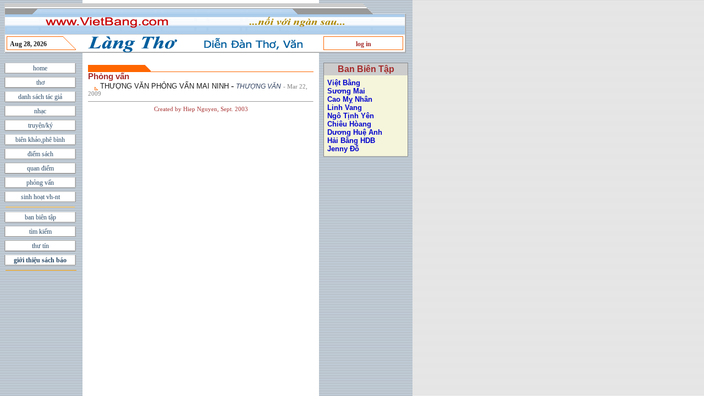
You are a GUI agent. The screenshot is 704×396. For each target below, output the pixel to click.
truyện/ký (40, 125)
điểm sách (40, 154)
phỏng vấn (40, 182)
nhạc (40, 111)
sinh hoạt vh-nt (40, 197)
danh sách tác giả (40, 97)
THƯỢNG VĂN (258, 86)
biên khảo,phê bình (40, 140)
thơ (40, 82)
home (40, 68)
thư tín (40, 246)
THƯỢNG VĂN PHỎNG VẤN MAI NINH (164, 86)
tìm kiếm (40, 231)
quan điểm (40, 168)
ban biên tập (40, 217)
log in (363, 44)
